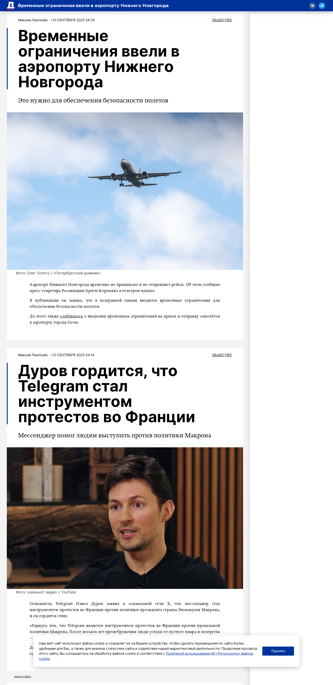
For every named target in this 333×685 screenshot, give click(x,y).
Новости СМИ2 (22, 676)
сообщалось (71, 316)
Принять (278, 651)
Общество (222, 20)
